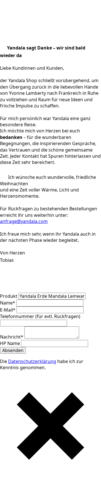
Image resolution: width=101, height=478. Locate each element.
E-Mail (7, 310)
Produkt (9, 296)
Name (7, 303)
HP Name (10, 343)
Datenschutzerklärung (32, 361)
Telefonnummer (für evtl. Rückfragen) (40, 316)
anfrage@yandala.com (24, 221)
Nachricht (11, 337)
